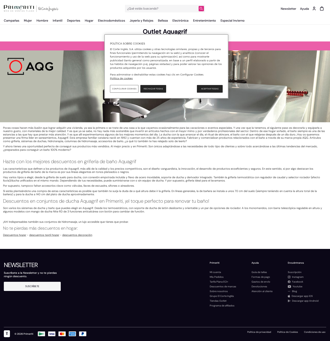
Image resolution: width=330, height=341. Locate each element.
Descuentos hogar (14, 235)
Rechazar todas (153, 88)
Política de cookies (121, 78)
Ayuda (304, 9)
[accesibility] (7, 333)
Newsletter (288, 9)
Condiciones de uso (314, 332)
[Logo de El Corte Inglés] (47, 8)
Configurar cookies (124, 88)
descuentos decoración (77, 235)
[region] (166, 66)
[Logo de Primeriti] (20, 8)
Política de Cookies (287, 332)
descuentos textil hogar (44, 235)
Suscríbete (32, 286)
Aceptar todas (210, 88)
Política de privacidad (259, 332)
